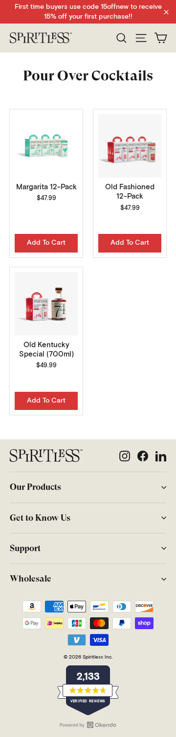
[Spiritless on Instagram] (124, 455)
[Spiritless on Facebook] (142, 455)
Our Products (35, 487)
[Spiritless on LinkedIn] (160, 455)
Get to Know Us (40, 518)
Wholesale (30, 579)
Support (25, 548)
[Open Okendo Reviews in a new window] (88, 725)
